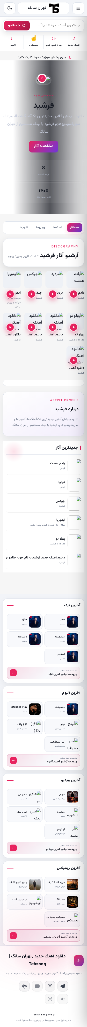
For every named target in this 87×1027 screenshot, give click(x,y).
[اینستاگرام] (50, 986)
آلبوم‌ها (24, 227)
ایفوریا (16, 292)
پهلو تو (79, 334)
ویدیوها (40, 227)
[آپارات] (24, 986)
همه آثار (74, 227)
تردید (59, 292)
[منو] (78, 8)
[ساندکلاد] (63, 999)
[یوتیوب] (37, 986)
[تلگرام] (63, 986)
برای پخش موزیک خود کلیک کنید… (43, 57)
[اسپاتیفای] (50, 999)
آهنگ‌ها (57, 227)
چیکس (37, 292)
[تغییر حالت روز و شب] (9, 8)
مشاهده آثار (43, 146)
